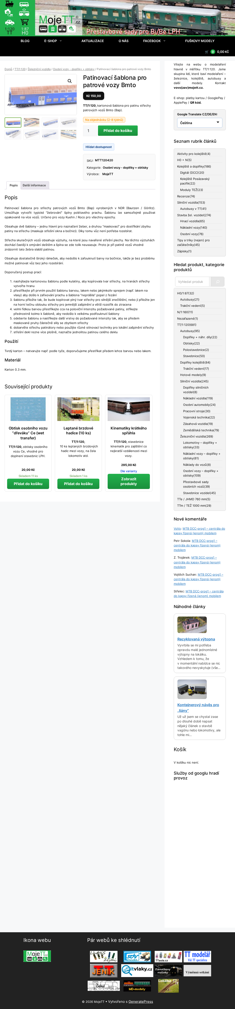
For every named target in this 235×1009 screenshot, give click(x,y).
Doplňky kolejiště (192, 362)
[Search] (217, 281)
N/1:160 (182, 312)
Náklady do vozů (195, 464)
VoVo (177, 528)
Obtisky (188, 343)
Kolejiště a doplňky (190, 166)
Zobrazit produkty (128, 481)
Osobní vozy (189, 234)
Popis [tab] (14, 185)
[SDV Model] (137, 956)
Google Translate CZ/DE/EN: (197, 114)
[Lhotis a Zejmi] (103, 956)
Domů (8, 69)
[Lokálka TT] (168, 985)
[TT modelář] (197, 956)
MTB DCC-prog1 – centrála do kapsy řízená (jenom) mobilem (197, 545)
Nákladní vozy (190, 227)
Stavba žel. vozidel (190, 215)
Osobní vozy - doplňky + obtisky (74, 69)
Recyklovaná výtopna (196, 639)
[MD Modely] (137, 985)
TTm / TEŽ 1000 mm (191, 505)
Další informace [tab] (34, 185)
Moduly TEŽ (188, 190)
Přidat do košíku (118, 130)
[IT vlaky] (137, 970)
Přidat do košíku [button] (28, 483)
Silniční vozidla (187, 202)
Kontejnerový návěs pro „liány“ (198, 707)
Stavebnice (191, 356)
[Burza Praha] (197, 970)
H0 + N (182, 160)
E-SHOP (50, 41)
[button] (70, 81)
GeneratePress (141, 1001)
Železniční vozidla (39, 69)
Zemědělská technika (198, 430)
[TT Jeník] (103, 970)
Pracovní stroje (193, 411)
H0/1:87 (182, 293)
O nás (124, 41)
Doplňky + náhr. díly (197, 337)
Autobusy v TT (190, 208)
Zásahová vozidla (195, 424)
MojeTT (107, 174)
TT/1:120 (19, 69)
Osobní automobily (196, 404)
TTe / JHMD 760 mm (191, 499)
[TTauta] (168, 956)
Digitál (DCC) (189, 172)
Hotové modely (191, 375)
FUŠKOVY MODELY (200, 41)
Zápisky (182, 251)
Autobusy (187, 299)
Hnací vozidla (189, 221)
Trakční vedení (190, 305)
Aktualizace (92, 41)
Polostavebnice (194, 350)
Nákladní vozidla (194, 398)
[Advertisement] (200, 854)
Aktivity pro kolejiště (191, 154)
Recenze (183, 196)
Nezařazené (185, 318)
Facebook (152, 41)
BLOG (25, 41)
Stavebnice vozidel (196, 493)
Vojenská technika (196, 417)
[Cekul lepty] (103, 985)
